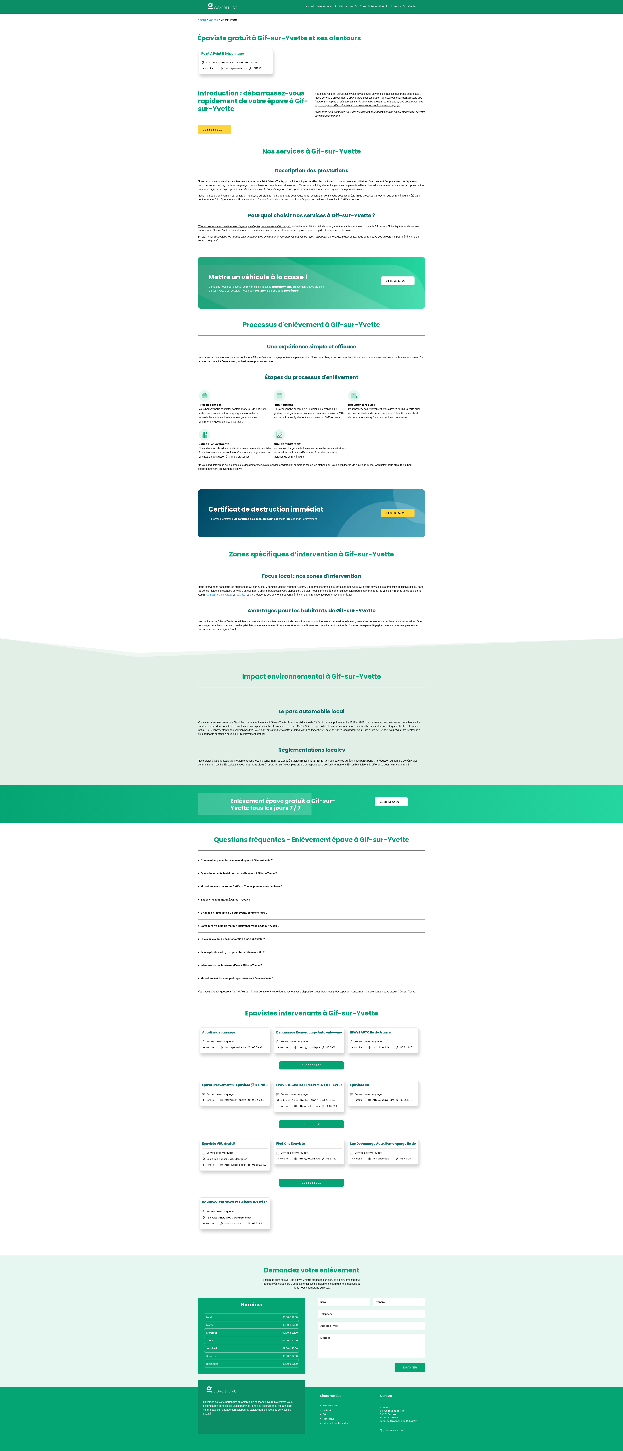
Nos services (325, 6)
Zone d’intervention (372, 6)
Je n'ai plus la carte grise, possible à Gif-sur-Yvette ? (233, 952)
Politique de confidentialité (335, 1423)
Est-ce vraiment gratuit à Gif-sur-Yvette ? (225, 899)
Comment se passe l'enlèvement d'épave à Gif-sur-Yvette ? (237, 860)
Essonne (213, 19)
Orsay (228, 594)
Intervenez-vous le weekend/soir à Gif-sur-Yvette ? (231, 965)
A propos (396, 6)
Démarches (346, 6)
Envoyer (410, 1367)
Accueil (309, 6)
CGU (325, 1414)
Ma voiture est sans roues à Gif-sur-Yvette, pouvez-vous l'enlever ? (241, 886)
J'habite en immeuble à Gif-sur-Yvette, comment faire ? (234, 912)
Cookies (327, 1410)
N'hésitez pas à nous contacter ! (252, 991)
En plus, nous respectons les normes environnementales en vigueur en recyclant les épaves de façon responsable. (264, 236)
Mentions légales (331, 1405)
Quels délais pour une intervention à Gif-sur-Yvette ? (233, 939)
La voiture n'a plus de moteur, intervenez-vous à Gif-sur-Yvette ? (240, 926)
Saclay (240, 594)
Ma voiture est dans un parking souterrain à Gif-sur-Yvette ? (237, 978)
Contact (413, 6)
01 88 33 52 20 (212, 129)
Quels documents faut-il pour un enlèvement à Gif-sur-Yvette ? (239, 873)
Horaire (209, 68)
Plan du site (328, 1418)
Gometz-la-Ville (215, 594)
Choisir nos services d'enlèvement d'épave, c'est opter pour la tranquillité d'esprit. (244, 226)
